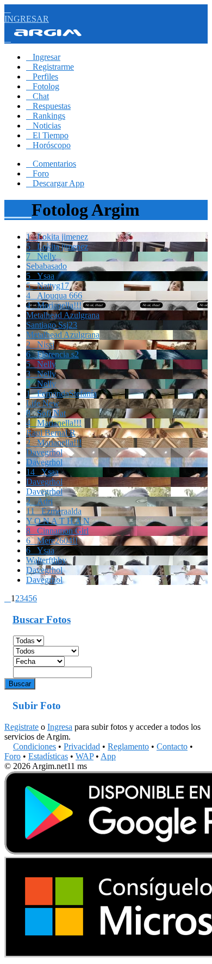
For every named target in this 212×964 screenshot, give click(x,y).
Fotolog (42, 86)
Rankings (45, 115)
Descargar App (55, 183)
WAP (84, 756)
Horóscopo (48, 145)
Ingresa (59, 726)
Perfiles (42, 76)
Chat (37, 96)
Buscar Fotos (42, 619)
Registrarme (50, 66)
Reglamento (128, 746)
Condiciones (34, 746)
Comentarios (51, 163)
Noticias (43, 125)
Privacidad (82, 746)
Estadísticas (48, 756)
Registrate (21, 726)
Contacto (172, 746)
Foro (37, 173)
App (108, 756)
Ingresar (43, 57)
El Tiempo (47, 135)
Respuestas (48, 106)
